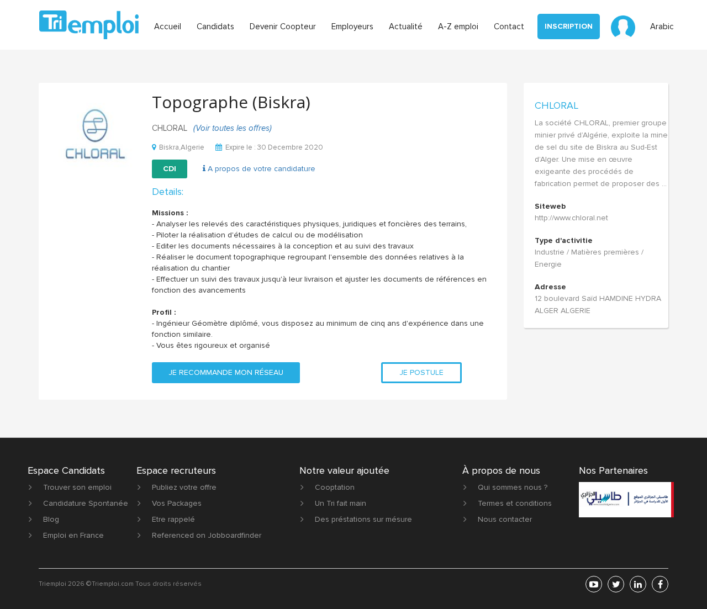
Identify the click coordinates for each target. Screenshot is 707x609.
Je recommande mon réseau (225, 372)
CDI (169, 168)
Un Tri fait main (340, 503)
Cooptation (335, 487)
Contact (509, 26)
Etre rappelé (173, 519)
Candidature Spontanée (85, 503)
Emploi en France (73, 535)
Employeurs (352, 26)
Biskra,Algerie (181, 147)
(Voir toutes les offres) (232, 128)
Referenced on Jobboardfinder (206, 535)
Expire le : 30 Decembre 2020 (274, 147)
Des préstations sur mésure (363, 519)
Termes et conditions (515, 503)
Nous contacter (505, 519)
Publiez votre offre (184, 487)
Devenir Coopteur (283, 26)
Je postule (421, 372)
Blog (51, 519)
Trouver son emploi (77, 487)
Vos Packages (177, 503)
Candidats (215, 26)
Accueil (167, 26)
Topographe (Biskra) (231, 102)
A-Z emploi (458, 26)
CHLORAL (556, 105)
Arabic (662, 26)
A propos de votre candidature (260, 168)
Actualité (406, 26)
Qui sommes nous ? (512, 487)
